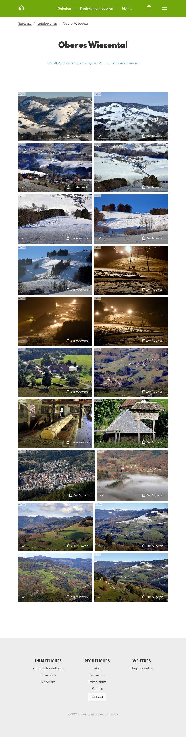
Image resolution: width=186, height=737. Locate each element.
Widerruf (97, 697)
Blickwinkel (48, 682)
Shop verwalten (141, 668)
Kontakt (97, 689)
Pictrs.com (111, 714)
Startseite (25, 23)
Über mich (48, 675)
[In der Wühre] (55, 372)
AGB (97, 668)
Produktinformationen (96, 8)
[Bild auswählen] (23, 136)
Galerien (64, 8)
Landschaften (47, 23)
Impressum (97, 675)
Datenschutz (97, 682)
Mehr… (127, 8)
